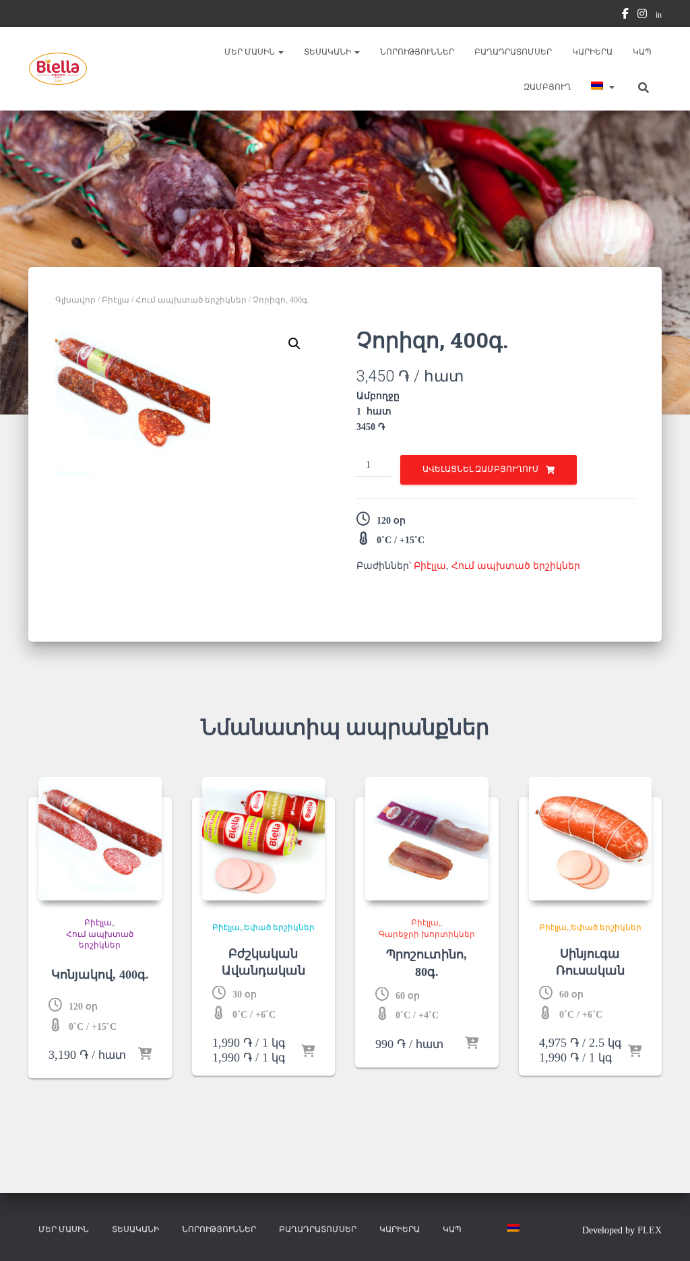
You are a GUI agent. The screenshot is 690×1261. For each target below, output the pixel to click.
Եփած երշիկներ (279, 927)
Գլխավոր (75, 300)
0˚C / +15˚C (401, 540)
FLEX (649, 1230)
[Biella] (58, 69)
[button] (280, 52)
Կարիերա (592, 52)
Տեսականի (328, 52)
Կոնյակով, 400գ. (100, 974)
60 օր (408, 996)
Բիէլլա (115, 300)
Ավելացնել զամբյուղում (480, 469)
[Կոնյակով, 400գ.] (100, 838)
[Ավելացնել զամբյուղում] (145, 1055)
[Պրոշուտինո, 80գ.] (427, 838)
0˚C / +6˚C (254, 1015)
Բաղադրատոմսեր (513, 52)
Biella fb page (625, 15)
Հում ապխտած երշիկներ (191, 300)
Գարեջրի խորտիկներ (427, 934)
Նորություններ (417, 52)
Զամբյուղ (547, 87)
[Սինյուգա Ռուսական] (590, 838)
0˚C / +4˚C (417, 1015)
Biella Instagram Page (642, 15)
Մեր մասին (250, 52)
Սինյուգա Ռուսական (590, 962)
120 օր (391, 521)
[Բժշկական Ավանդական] (263, 838)
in (659, 15)
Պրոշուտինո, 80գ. (426, 963)
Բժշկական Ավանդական (263, 962)
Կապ (642, 52)
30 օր (244, 994)
